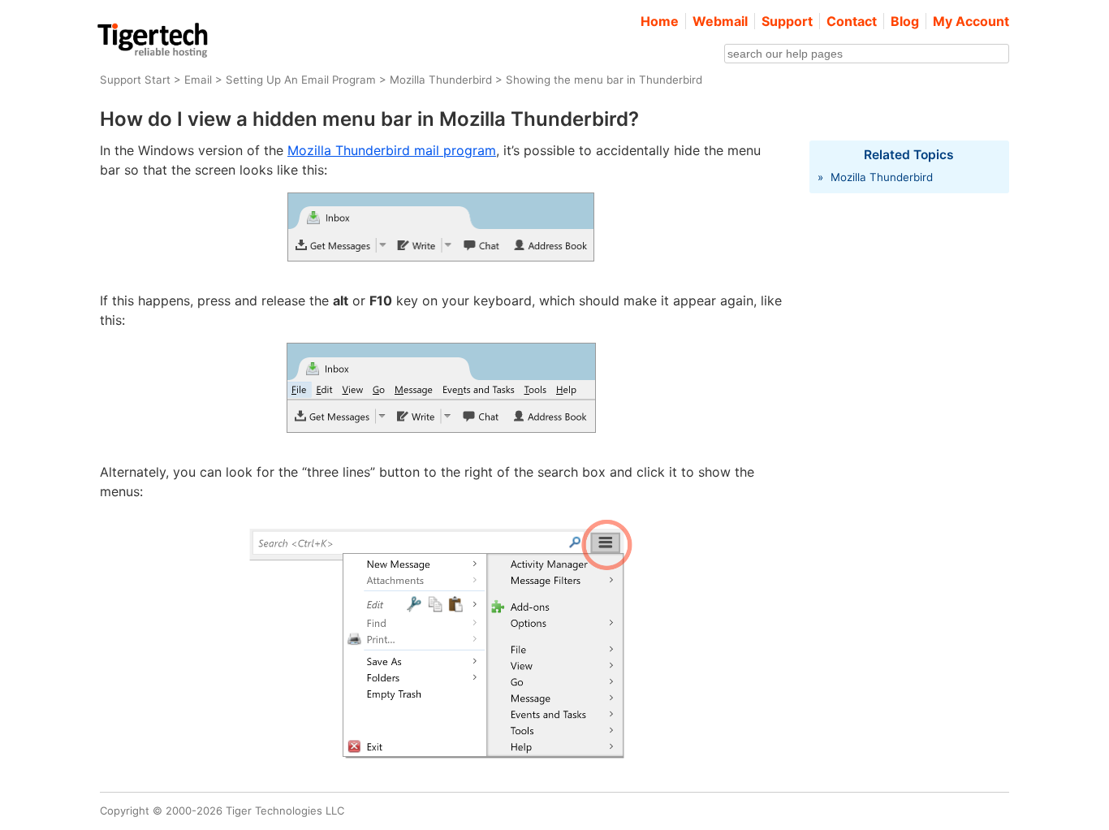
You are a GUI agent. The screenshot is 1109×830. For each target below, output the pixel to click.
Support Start (135, 79)
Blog (905, 21)
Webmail (720, 21)
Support (787, 21)
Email (198, 79)
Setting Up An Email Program (301, 79)
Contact (851, 21)
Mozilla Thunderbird (441, 79)
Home (660, 21)
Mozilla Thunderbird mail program (391, 150)
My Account (971, 21)
